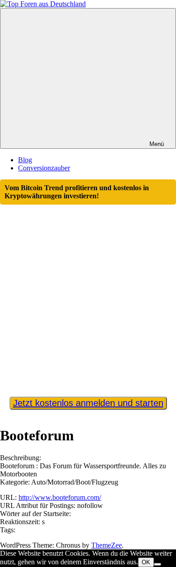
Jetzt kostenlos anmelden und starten (88, 403)
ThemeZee (106, 545)
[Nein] (157, 564)
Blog (25, 160)
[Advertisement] (88, 296)
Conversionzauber (44, 168)
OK (146, 562)
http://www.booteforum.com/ (60, 497)
